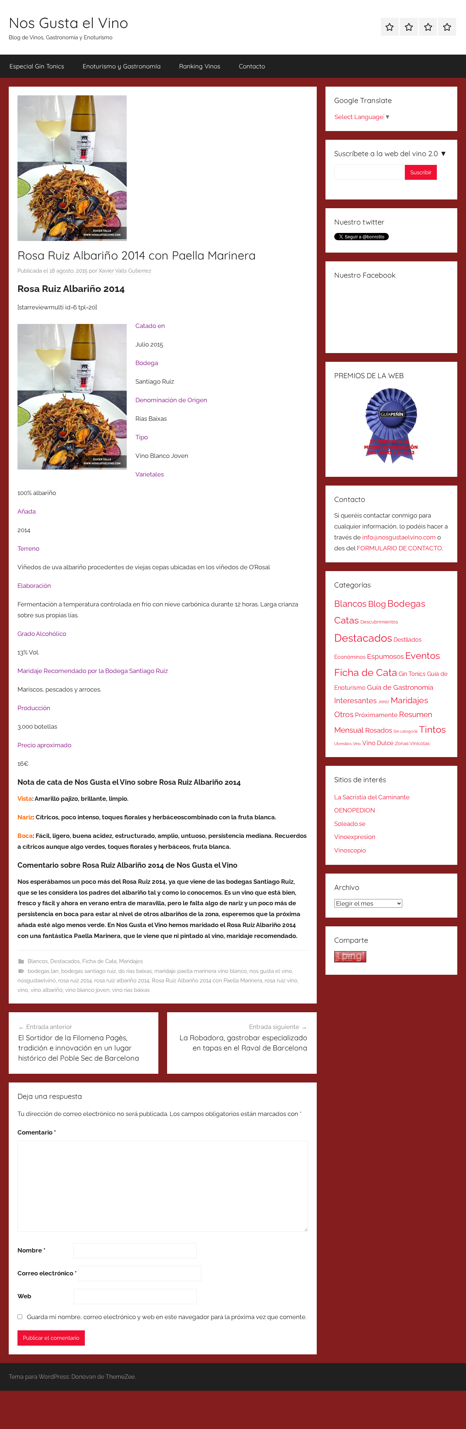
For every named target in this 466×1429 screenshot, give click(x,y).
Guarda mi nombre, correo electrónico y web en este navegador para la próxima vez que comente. (167, 1317)
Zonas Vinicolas (412, 743)
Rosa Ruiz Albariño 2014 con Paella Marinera (207, 980)
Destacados (65, 961)
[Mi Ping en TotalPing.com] (350, 960)
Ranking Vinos (199, 66)
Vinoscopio (350, 850)
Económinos (350, 657)
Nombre (31, 1250)
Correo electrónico (47, 1273)
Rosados (378, 730)
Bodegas (406, 603)
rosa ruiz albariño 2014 (121, 980)
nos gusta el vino (270, 971)
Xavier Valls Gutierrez (125, 271)
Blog (377, 604)
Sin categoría (406, 731)
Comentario (36, 1132)
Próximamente (376, 715)
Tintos (432, 729)
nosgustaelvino (36, 980)
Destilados (408, 639)
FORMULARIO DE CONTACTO (399, 548)
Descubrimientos (379, 622)
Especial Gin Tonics (36, 66)
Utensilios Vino (347, 743)
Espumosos (385, 656)
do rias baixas (135, 971)
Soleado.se (350, 823)
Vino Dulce (378, 743)
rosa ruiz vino (281, 980)
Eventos (422, 655)
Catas (346, 620)
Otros (344, 714)
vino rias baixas (131, 990)
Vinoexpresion (354, 836)
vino (22, 990)
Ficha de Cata (99, 961)
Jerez (383, 701)
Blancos (38, 961)
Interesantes (355, 700)
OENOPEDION (354, 810)
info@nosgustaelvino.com (399, 537)
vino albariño (47, 990)
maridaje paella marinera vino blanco (200, 971)
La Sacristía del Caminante (372, 797)
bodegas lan (43, 971)
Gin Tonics (412, 673)
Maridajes (131, 961)
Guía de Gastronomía (400, 687)
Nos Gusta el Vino (68, 22)
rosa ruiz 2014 (75, 980)
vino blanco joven (87, 990)
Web (24, 1296)
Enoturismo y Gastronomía (122, 66)
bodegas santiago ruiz (88, 971)
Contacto (252, 66)
